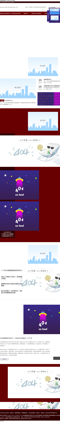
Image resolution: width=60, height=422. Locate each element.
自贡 (15, 418)
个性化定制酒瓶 (31, 412)
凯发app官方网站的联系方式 (51, 412)
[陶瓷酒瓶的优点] (18, 88)
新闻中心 (26, 13)
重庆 (17, 418)
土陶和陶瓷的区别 (42, 104)
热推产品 (2, 418)
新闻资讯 (12, 412)
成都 (13, 418)
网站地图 (2, 421)
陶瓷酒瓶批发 (43, 7)
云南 (26, 418)
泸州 (28, 418)
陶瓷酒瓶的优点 (9, 100)
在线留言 (42, 412)
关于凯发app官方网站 (4, 412)
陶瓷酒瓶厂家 (31, 7)
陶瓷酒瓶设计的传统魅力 (43, 98)
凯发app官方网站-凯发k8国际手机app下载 (9, 7)
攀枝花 (10, 418)
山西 (30, 418)
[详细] (50, 82)
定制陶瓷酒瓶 (24, 412)
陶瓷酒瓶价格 (37, 7)
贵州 (24, 418)
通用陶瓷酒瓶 (17, 412)
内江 (20, 418)
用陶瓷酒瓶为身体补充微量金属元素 (45, 96)
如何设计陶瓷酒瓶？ (42, 101)
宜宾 (22, 418)
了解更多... (4, 359)
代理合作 (47, 13)
